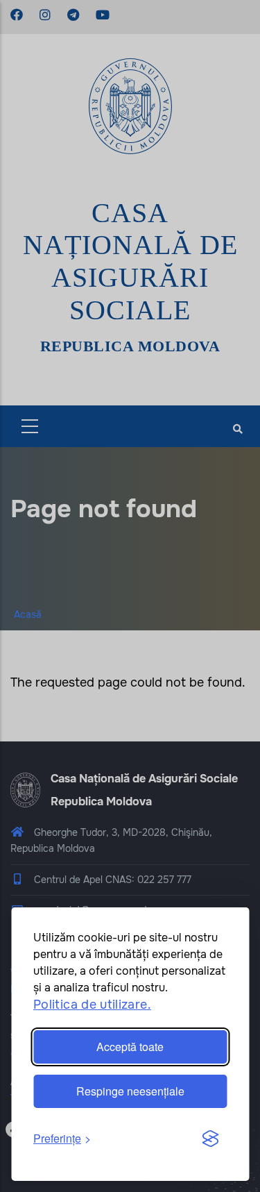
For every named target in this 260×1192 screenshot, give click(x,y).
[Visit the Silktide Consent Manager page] (210, 1139)
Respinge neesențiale (130, 1091)
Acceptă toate (130, 1047)
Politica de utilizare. (92, 1004)
